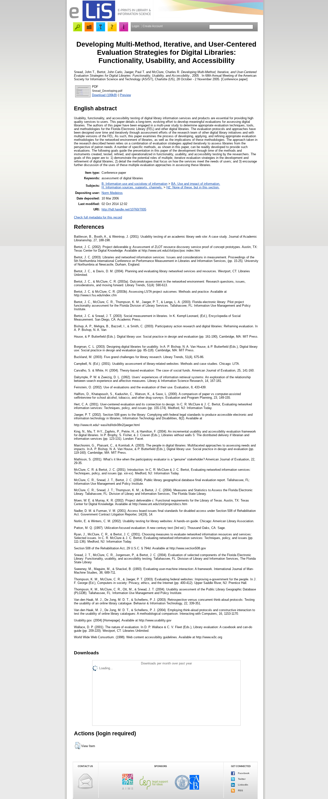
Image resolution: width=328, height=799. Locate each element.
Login (135, 26)
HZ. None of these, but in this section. (192, 187)
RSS (240, 790)
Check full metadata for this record (98, 217)
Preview (125, 95)
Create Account (153, 26)
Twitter (241, 779)
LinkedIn (242, 784)
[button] (77, 745)
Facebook (243, 773)
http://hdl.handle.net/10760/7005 (124, 209)
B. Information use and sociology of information (134, 184)
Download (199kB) (104, 95)
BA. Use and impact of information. (195, 184)
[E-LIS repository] (110, 20)
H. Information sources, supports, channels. (132, 187)
